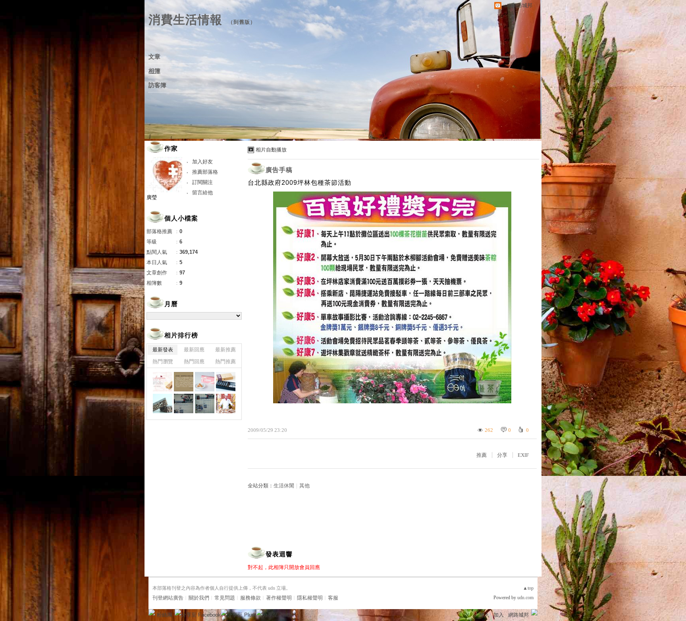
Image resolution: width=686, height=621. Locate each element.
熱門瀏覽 (162, 361)
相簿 (154, 71)
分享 (502, 455)
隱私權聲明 (310, 598)
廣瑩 (151, 197)
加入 (498, 615)
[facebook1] (204, 403)
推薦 (481, 455)
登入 (484, 615)
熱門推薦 (225, 361)
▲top (528, 588)
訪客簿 (157, 85)
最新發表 (162, 350)
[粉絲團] (151, 612)
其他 (304, 486)
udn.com (525, 597)
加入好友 (202, 162)
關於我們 (199, 598)
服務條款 (250, 598)
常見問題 (224, 598)
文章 (154, 57)
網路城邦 (518, 615)
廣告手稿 (279, 170)
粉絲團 (164, 615)
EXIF (523, 455)
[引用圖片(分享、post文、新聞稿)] (162, 381)
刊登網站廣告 (167, 598)
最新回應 (194, 350)
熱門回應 (194, 361)
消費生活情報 (185, 19)
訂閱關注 (202, 182)
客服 (333, 598)
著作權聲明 (279, 598)
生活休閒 (284, 486)
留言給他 (202, 193)
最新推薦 (225, 350)
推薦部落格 (205, 172)
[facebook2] (183, 403)
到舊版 (241, 22)
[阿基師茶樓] (225, 403)
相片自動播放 (271, 150)
